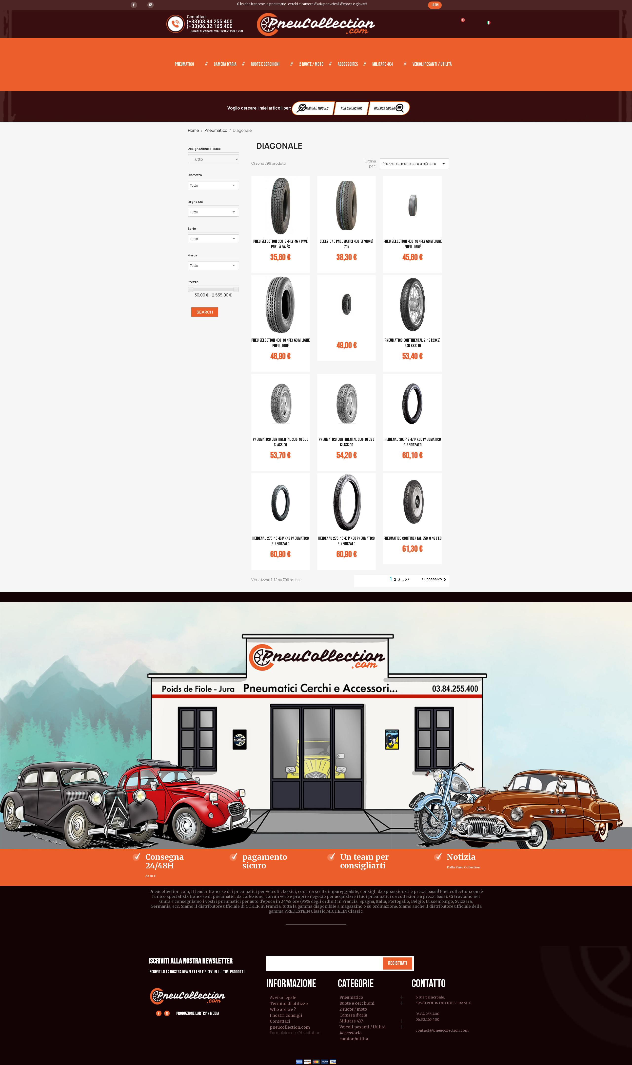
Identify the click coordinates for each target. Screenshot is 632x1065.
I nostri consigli (286, 1015)
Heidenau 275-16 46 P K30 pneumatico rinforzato (346, 541)
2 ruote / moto (311, 64)
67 (407, 579)
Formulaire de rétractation (295, 1032)
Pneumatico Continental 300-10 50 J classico (280, 442)
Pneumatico (184, 64)
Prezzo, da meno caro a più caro (414, 164)
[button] (435, 5)
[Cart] (460, 23)
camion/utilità (353, 1039)
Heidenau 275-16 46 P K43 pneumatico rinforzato (280, 541)
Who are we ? (283, 1009)
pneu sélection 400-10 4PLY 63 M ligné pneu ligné (280, 343)
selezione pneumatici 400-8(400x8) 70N (346, 244)
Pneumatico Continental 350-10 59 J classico (346, 442)
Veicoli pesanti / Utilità (432, 64)
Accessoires (348, 64)
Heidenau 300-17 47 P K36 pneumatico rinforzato (412, 442)
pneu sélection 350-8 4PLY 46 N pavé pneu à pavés (280, 244)
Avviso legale (283, 997)
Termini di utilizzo (289, 1003)
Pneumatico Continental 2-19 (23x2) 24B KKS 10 (412, 343)
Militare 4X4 (382, 64)
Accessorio (350, 1033)
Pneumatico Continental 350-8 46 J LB (412, 538)
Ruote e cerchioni (265, 64)
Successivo (435, 579)
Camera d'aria (225, 64)
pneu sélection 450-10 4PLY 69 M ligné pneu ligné (412, 244)
